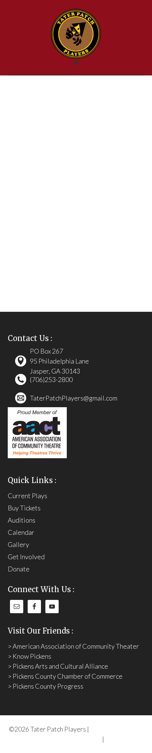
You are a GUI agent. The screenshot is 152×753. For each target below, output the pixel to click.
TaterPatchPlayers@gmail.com (73, 398)
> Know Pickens (29, 656)
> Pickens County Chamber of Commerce (65, 676)
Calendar (21, 532)
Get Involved (26, 557)
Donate (19, 569)
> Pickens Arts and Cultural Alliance (58, 666)
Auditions (21, 520)
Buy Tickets (24, 508)
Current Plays (27, 496)
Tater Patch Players (76, 34)
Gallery (18, 544)
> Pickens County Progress (45, 686)
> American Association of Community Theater (73, 646)
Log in (113, 739)
